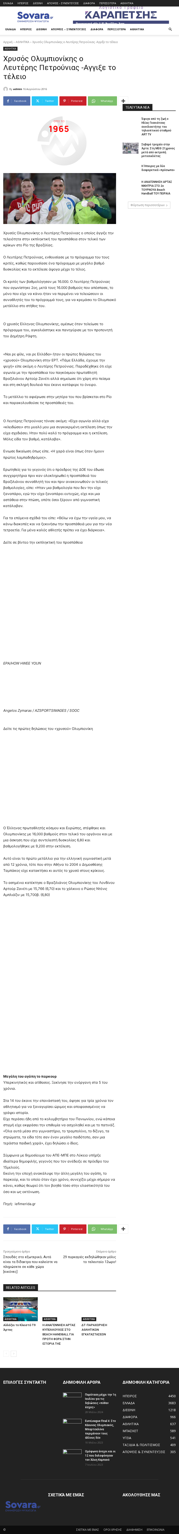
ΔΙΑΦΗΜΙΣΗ (134, 1530)
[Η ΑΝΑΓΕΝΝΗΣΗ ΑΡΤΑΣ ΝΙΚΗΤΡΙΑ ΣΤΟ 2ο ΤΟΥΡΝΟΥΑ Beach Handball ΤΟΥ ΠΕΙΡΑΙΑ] (130, 185)
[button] (170, 29)
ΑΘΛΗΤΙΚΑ (126, 3)
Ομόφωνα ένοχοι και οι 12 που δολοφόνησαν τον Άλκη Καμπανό (100, 1455)
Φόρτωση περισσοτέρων (148, 205)
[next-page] (14, 1354)
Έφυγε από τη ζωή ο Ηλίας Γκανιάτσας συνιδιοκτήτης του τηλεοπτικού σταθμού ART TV (156, 126)
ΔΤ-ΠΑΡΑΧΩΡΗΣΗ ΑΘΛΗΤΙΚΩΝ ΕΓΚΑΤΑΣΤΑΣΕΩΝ (94, 1329)
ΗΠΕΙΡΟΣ (22, 3)
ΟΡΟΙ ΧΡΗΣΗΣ (112, 1530)
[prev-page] (6, 1354)
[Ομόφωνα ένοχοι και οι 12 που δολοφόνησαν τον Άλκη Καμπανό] (72, 1455)
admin (17, 89)
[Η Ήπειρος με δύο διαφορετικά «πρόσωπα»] (130, 169)
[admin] (6, 89)
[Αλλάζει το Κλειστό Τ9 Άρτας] (20, 1309)
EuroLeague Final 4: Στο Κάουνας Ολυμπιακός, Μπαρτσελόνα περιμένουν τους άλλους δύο (100, 1429)
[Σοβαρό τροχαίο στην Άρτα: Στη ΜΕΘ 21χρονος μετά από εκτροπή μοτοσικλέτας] (130, 148)
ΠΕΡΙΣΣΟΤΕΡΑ (107, 3)
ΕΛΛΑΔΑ (8, 3)
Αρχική (8, 42)
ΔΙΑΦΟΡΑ (89, 3)
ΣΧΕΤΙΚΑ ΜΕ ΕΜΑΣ (87, 1530)
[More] (123, 101)
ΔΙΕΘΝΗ (38, 3)
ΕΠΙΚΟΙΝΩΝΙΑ (156, 1530)
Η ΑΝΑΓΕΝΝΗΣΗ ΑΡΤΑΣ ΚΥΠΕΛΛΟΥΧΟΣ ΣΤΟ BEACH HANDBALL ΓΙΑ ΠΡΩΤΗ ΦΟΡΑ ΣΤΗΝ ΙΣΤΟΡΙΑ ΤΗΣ (59, 1334)
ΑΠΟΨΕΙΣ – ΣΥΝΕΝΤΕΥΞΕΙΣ (63, 3)
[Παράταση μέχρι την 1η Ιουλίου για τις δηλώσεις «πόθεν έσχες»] (72, 1399)
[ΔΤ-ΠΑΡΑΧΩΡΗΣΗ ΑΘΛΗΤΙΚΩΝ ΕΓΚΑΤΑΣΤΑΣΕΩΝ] (99, 1309)
